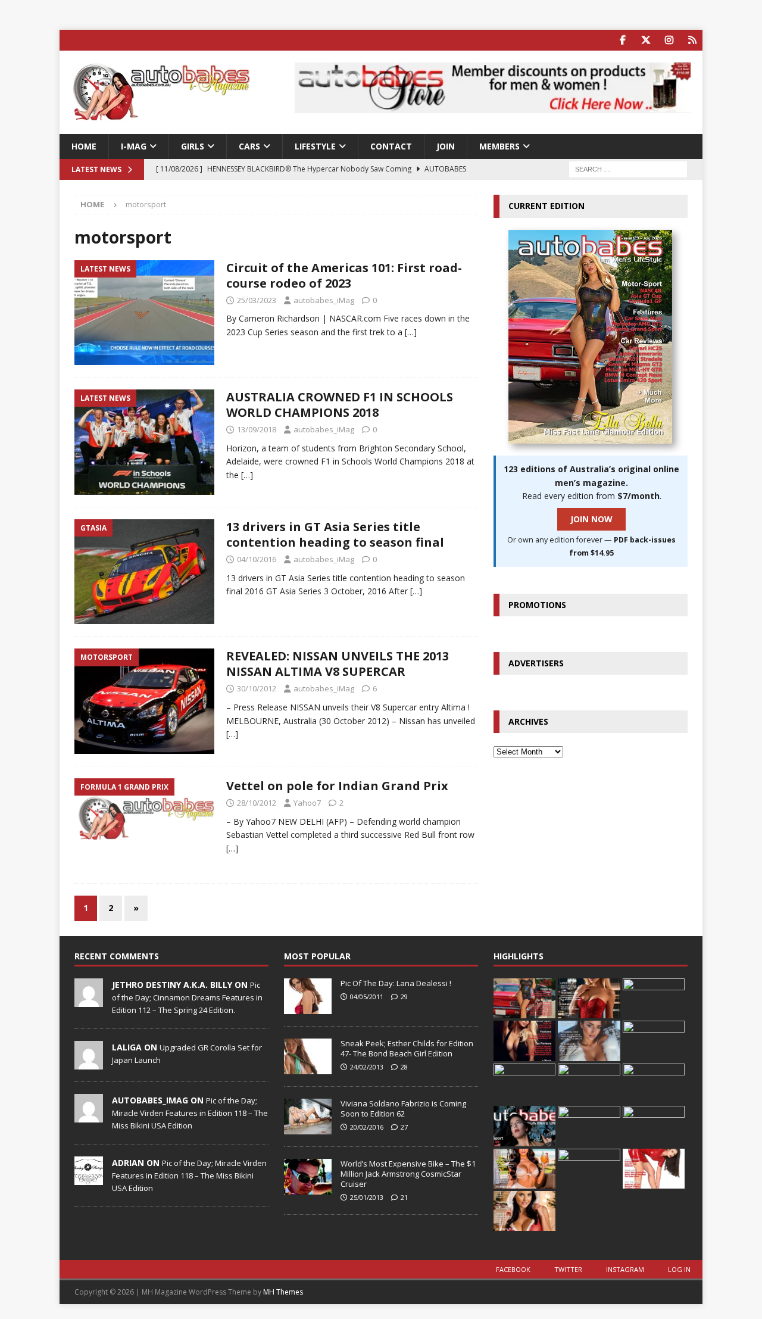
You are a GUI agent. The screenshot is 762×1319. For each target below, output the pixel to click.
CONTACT (391, 146)
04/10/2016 (256, 559)
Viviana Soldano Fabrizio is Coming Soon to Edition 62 (403, 1108)
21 (404, 1197)
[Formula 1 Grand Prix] (144, 824)
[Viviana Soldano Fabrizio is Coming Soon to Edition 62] (308, 1116)
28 (404, 1066)
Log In (679, 1269)
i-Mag (133, 146)
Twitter (568, 1269)
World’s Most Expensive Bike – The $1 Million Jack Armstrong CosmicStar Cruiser (408, 1173)
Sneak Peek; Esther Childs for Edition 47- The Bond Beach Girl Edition (407, 1048)
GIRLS (192, 146)
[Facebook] (622, 40)
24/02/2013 (366, 1066)
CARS (249, 146)
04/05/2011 (366, 996)
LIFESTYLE (315, 146)
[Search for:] (628, 168)
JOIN (445, 146)
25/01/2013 (366, 1197)
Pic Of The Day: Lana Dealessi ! (396, 983)
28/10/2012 (256, 802)
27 (404, 1126)
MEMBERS (499, 146)
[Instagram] (668, 40)
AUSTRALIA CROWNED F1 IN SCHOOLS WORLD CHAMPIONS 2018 (339, 404)
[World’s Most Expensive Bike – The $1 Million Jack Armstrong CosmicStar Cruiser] (308, 1177)
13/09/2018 (256, 429)
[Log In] (692, 40)
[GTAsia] (144, 572)
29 (404, 996)
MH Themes (283, 1292)
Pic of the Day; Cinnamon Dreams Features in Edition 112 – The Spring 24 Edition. (187, 997)
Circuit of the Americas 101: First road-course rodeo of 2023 (344, 275)
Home (83, 146)
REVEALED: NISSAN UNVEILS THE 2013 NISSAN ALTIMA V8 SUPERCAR (337, 663)
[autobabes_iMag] (88, 1116)
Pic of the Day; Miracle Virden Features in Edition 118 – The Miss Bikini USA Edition (190, 1113)
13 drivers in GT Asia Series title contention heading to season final (335, 534)
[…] (411, 332)
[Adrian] (88, 1178)
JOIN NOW (591, 519)
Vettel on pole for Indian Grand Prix (337, 786)
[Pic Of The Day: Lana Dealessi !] (308, 996)
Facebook (513, 1269)
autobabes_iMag (323, 300)
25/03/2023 (256, 300)
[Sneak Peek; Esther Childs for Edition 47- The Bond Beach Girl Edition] (308, 1056)
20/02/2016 (366, 1126)
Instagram (625, 1269)
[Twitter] (645, 40)
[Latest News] (144, 313)
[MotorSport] (144, 701)
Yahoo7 (307, 802)
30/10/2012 (256, 688)
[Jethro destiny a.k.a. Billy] (88, 1000)
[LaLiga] (88, 1063)
